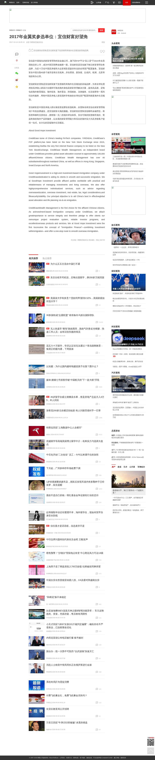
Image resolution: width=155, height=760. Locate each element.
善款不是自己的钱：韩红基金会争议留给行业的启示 (72, 495)
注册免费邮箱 (136, 2)
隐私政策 (89, 758)
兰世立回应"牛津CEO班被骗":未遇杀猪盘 (66, 722)
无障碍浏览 (25, 2)
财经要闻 (116, 271)
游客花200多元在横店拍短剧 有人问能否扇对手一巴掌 (73, 410)
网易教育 (19, 30)
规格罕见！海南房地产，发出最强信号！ (127, 505)
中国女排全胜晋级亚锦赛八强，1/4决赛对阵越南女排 (72, 580)
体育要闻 (116, 134)
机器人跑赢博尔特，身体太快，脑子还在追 (128, 361)
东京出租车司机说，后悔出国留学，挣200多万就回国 (77, 277)
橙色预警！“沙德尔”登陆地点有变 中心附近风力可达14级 (74, 553)
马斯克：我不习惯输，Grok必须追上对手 (127, 366)
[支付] (114, 2)
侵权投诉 (123, 758)
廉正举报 (116, 758)
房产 (113, 467)
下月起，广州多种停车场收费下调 (63, 468)
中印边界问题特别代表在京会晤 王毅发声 (67, 539)
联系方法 (69, 758)
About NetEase (53, 758)
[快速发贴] (16, 54)
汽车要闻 (116, 373)
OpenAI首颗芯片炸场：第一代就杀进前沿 (127, 349)
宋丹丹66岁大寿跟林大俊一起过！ (125, 265)
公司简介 (62, 758)
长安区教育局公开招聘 (57, 709)
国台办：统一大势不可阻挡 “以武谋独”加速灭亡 (70, 651)
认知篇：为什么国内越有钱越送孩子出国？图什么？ (72, 366)
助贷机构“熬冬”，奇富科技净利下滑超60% (127, 293)
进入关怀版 (34, 2)
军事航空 (141, 467)
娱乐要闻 (116, 225)
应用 (17, 2)
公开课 (132, 467)
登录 (126, 2)
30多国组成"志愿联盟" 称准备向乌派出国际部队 (70, 315)
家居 (119, 467)
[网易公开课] (99, 2)
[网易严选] (107, 2)
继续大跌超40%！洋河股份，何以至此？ (127, 306)
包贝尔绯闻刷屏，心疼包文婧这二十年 (126, 260)
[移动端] (92, 2)
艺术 (125, 467)
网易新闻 (120, 30)
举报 (103, 42)
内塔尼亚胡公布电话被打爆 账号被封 (64, 638)
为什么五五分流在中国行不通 (65, 264)
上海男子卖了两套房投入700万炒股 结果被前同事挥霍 (73, 566)
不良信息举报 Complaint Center (103, 758)
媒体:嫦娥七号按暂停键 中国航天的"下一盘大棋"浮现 (72, 380)
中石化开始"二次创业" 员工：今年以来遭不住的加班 (72, 454)
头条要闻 (116, 43)
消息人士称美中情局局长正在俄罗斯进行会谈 (69, 665)
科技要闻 (116, 326)
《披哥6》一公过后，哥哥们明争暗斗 (126, 247)
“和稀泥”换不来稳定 (56, 597)
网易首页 (12, 2)
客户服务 (82, 758)
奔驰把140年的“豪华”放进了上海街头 (126, 402)
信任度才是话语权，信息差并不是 (67, 526)
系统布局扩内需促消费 (57, 682)
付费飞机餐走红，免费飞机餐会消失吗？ (66, 695)
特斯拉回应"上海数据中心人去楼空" (64, 427)
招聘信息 (76, 758)
